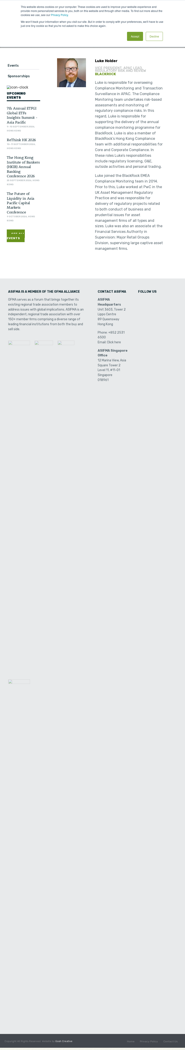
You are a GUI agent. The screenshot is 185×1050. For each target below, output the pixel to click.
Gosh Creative (63, 1041)
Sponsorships (19, 76)
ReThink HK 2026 (21, 139)
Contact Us (170, 1041)
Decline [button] (154, 36)
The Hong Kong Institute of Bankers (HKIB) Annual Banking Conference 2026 (23, 166)
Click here (114, 342)
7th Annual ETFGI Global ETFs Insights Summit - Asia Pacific (22, 114)
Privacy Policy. (60, 15)
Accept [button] (135, 36)
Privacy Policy (149, 1041)
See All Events (16, 236)
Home (130, 1041)
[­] (142, 301)
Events (13, 66)
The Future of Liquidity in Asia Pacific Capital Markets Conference (20, 202)
